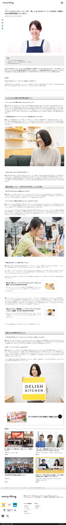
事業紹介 (26, 511)
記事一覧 (6, 487)
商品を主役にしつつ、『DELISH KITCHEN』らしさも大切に (20, 61)
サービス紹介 (26, 507)
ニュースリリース (27, 509)
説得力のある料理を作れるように (14, 63)
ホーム (3, 487)
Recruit (36, 503)
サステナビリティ (27, 513)
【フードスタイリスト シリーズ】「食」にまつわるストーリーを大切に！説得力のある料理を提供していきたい (27, 487)
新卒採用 (37, 507)
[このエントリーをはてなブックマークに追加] (2, 28)
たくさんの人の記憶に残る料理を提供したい (16, 60)
